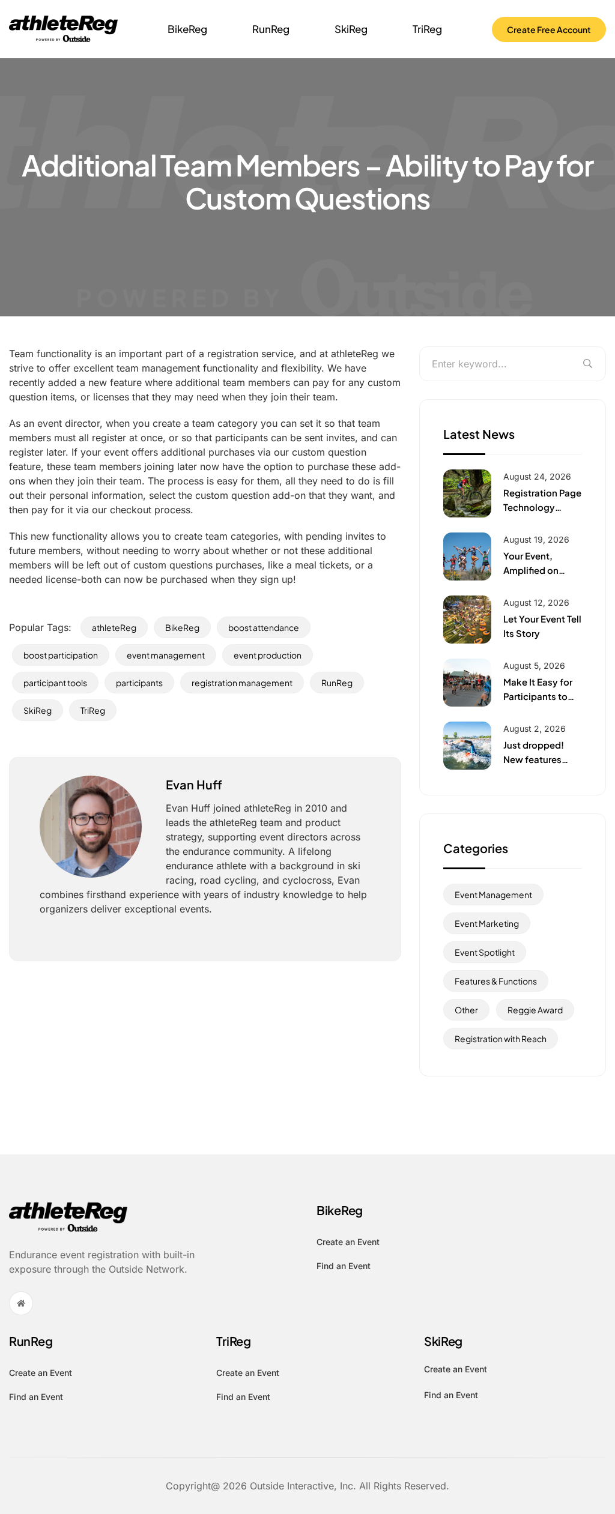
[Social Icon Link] (21, 1303)
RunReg (270, 28)
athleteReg (114, 627)
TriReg (427, 28)
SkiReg (351, 28)
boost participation (60, 655)
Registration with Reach (501, 1038)
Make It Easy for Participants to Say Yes (537, 696)
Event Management (493, 894)
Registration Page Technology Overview (542, 507)
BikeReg (187, 28)
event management (166, 655)
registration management (242, 682)
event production (267, 655)
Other (466, 1009)
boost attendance (263, 627)
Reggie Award (535, 1009)
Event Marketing (487, 923)
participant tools (55, 682)
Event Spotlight (485, 952)
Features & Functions (496, 981)
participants (139, 682)
